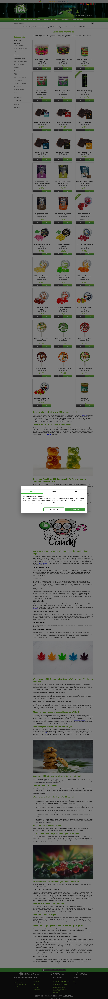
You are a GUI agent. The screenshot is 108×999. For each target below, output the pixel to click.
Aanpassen (53, 509)
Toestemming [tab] (31, 491)
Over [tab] (76, 491)
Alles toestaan (75, 509)
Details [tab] (54, 491)
